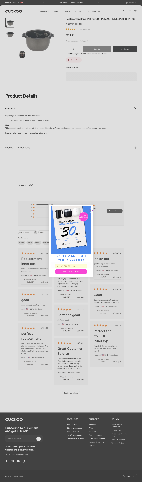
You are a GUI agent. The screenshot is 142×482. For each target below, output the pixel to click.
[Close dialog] (91, 210)
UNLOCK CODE (71, 271)
